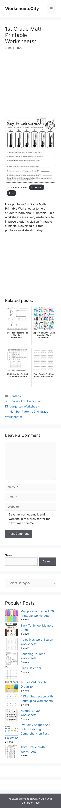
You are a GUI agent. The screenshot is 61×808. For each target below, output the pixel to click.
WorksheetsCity (22, 8)
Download (36, 187)
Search (10, 555)
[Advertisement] (30, 86)
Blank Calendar (31, 668)
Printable (16, 396)
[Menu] (51, 8)
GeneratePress (31, 802)
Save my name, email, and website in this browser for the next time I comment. (29, 519)
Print (11, 193)
